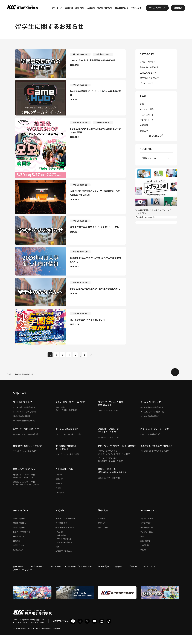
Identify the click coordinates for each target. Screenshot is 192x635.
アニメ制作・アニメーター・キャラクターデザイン (110, 430)
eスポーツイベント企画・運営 (26, 428)
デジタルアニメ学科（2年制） (109, 437)
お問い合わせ (149, 566)
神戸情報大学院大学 (149, 77)
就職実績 (101, 518)
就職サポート (103, 523)
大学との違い (145, 523)
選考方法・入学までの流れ (66, 527)
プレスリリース (146, 83)
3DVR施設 (144, 545)
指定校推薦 (61, 535)
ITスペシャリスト (147, 119)
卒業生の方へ (18, 545)
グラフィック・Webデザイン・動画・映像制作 (117, 445)
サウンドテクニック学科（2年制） (25, 451)
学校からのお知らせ (149, 67)
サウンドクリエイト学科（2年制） (68, 454)
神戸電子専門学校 (22, 7)
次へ (90, 354)
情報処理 (144, 125)
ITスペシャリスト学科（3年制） (24, 411)
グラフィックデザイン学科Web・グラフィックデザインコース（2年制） (114, 452)
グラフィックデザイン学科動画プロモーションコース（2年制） (111, 459)
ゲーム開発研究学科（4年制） (151, 407)
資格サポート (103, 527)
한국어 (58, 488)
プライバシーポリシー (22, 569)
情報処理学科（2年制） (22, 416)
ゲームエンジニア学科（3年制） (152, 411)
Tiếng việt (60, 492)
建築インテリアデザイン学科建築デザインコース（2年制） (24, 476)
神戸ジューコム (146, 532)
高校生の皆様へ (19, 518)
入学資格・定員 (61, 523)
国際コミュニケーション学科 (109, 477)
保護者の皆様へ (19, 523)
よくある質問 (103, 566)
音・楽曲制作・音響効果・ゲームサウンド (66, 447)
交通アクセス (19, 566)
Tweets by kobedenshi (145, 217)
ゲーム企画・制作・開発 (150, 401)
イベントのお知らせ (149, 61)
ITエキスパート (147, 114)
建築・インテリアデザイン (24, 469)
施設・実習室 (145, 540)
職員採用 (119, 566)
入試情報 (91, 7)
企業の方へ (17, 540)
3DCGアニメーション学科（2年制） (69, 434)
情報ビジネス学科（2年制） (108, 410)
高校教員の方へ (19, 536)
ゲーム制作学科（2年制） (149, 416)
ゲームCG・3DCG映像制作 (67, 428)
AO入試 (60, 531)
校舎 (142, 536)
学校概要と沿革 (146, 527)
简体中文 (59, 483)
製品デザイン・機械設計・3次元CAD (156, 445)
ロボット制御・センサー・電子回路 (70, 401)
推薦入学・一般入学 (64, 542)
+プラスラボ (136, 7)
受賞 (142, 103)
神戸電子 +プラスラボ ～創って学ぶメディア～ (71, 566)
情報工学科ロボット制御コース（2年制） (66, 408)
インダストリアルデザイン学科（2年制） (155, 451)
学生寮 (143, 549)
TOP (9, 374)
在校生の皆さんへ (148, 72)
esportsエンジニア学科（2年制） (26, 434)
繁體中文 (59, 479)
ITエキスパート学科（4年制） (24, 407)
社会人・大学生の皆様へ (22, 532)
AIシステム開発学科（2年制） (24, 420)
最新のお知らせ (121, 7)
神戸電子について (104, 7)
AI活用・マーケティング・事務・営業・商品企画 (111, 403)
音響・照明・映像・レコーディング (27, 445)
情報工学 (144, 130)
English (59, 474)
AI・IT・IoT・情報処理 (22, 401)
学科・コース (57, 7)
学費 (57, 546)
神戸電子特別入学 (64, 538)
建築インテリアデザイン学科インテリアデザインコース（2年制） (26, 483)
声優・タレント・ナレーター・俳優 (154, 428)
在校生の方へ (18, 549)
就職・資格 (79, 7)
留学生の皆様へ (19, 527)
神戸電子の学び (146, 518)
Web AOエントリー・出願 (65, 518)
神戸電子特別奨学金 (64, 551)
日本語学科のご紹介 (65, 469)
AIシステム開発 (147, 109)
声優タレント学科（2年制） (150, 434)
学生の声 (133, 566)
